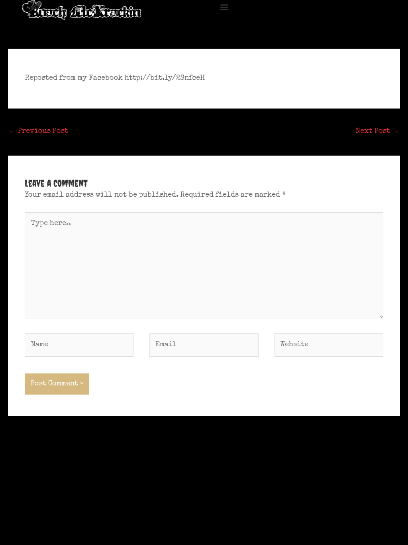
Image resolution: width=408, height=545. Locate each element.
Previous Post (38, 131)
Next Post (377, 131)
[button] (224, 6)
